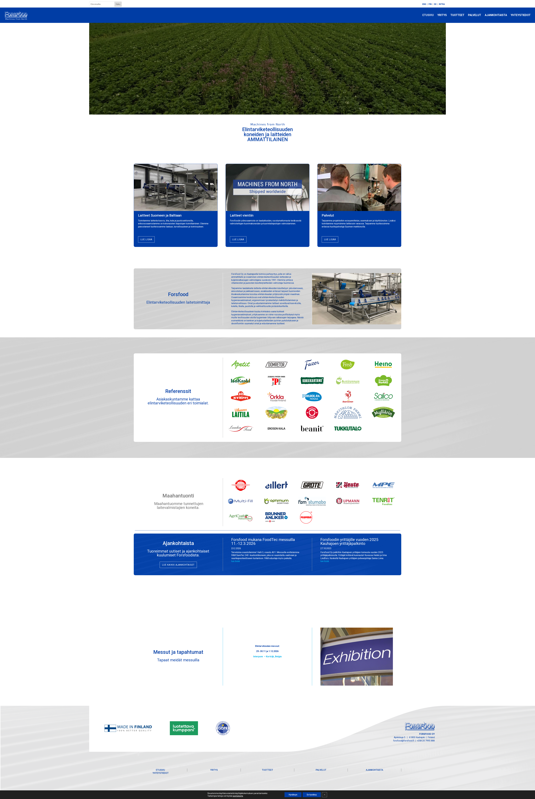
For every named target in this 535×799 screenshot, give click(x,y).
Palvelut (474, 15)
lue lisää (235, 561)
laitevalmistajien (171, 507)
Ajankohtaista (496, 15)
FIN (430, 4)
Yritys (442, 15)
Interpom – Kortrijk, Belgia (267, 656)
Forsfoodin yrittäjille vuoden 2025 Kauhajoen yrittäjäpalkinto (349, 541)
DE (435, 4)
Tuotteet (457, 15)
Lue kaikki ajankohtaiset (178, 565)
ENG (424, 4)
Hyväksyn (293, 795)
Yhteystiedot (521, 15)
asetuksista (238, 796)
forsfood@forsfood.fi (403, 740)
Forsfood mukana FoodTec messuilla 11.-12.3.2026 (263, 541)
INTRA (442, 4)
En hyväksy (312, 795)
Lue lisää (146, 239)
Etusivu (428, 15)
